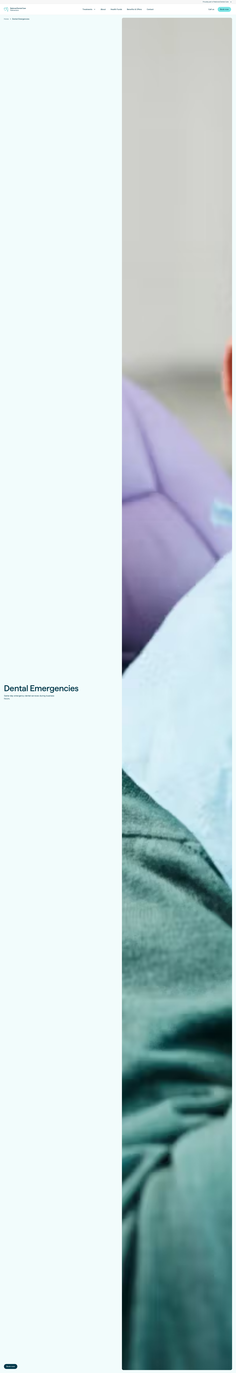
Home (6, 19)
